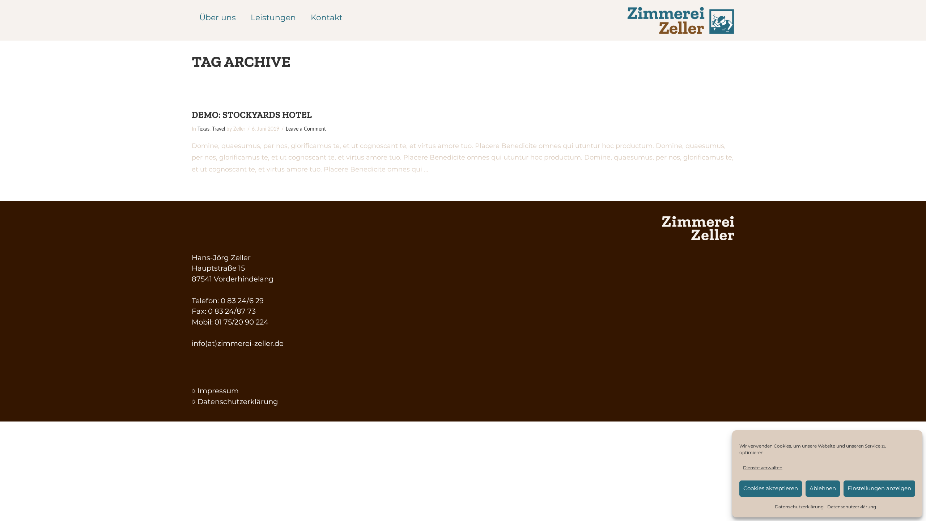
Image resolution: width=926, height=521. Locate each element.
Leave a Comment (306, 129)
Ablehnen (823, 488)
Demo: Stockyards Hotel (252, 114)
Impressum (218, 390)
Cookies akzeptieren (770, 488)
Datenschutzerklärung (799, 506)
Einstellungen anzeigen (879, 488)
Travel (218, 129)
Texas (203, 129)
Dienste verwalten (762, 467)
